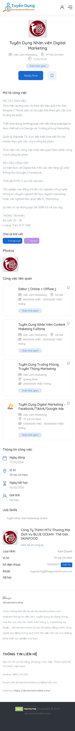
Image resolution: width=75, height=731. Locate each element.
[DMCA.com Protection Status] (26, 708)
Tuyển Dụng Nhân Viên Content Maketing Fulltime (41, 326)
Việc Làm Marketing (25, 54)
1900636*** (58, 564)
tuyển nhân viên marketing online (26, 518)
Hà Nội (59, 295)
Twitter (33, 240)
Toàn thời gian (37, 65)
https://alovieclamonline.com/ (32, 690)
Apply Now (31, 75)
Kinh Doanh (65, 551)
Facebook (13, 240)
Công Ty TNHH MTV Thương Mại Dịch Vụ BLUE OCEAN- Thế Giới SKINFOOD (45, 534)
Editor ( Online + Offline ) (37, 289)
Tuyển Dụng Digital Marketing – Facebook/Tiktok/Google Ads (42, 406)
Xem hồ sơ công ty (32, 545)
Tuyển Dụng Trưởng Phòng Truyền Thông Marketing (38, 366)
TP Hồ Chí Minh (55, 54)
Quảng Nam (30, 379)
